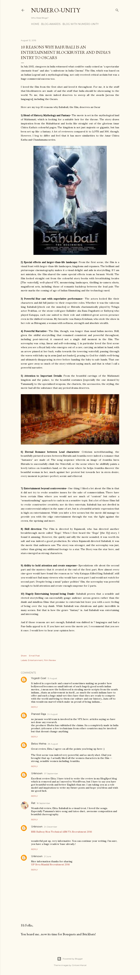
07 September (51, 773)
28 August (53, 744)
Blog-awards (51, 24)
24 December (50, 826)
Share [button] (23, 655)
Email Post (34, 655)
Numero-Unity (55, 10)
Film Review (50, 660)
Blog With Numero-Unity (80, 24)
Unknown (37, 773)
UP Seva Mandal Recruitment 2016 (50, 864)
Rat (33, 803)
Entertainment (35, 660)
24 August (52, 714)
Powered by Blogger (73, 958)
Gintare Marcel (79, 965)
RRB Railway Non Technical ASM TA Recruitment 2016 (61, 831)
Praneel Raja (38, 714)
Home (35, 24)
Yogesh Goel (38, 678)
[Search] (117, 9)
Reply (34, 707)
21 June (47, 856)
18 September (43, 803)
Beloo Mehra (38, 743)
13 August (52, 678)
